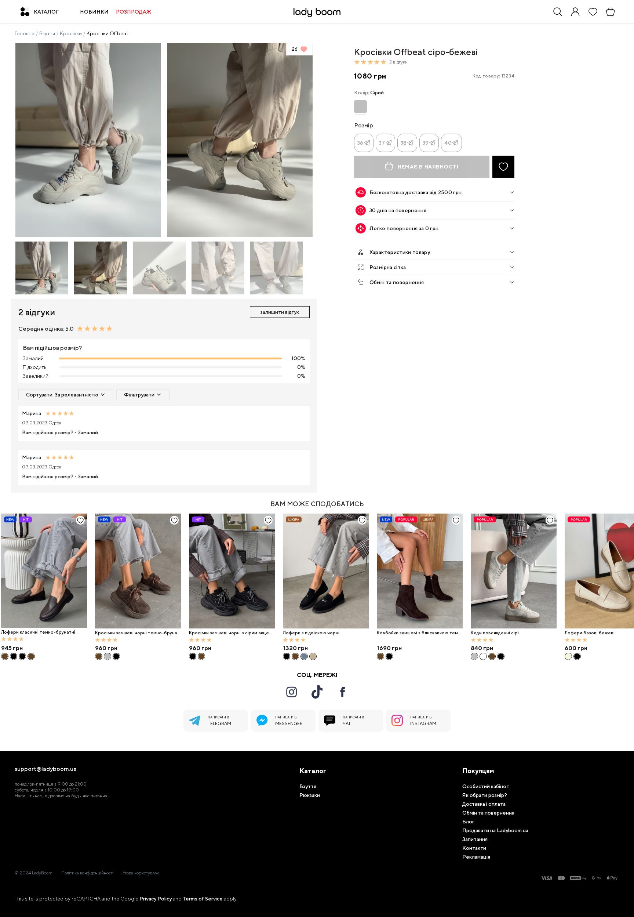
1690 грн (389, 648)
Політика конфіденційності (87, 873)
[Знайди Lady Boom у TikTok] (317, 691)
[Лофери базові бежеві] (568, 656)
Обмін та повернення (396, 282)
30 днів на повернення (397, 210)
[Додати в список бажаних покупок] (503, 167)
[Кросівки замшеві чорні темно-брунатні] (138, 571)
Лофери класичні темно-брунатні (38, 632)
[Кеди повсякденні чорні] (501, 656)
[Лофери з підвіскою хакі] (313, 656)
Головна (24, 33)
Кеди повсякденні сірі (495, 632)
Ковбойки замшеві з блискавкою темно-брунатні (418, 633)
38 (404, 143)
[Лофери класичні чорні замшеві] (22, 656)
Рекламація (476, 857)
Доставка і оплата (484, 804)
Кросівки (71, 33)
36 (360, 143)
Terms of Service (203, 899)
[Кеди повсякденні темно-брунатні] (492, 656)
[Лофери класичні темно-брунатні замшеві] (31, 656)
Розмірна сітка (387, 267)
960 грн (106, 648)
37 (382, 143)
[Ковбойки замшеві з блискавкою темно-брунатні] (420, 571)
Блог (468, 821)
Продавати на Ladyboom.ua (495, 830)
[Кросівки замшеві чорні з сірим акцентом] (232, 571)
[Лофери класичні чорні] (14, 656)
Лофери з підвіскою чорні (311, 632)
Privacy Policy (155, 899)
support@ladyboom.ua (46, 769)
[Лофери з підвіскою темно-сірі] (304, 656)
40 (448, 143)
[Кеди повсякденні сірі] (514, 571)
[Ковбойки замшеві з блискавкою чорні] (389, 656)
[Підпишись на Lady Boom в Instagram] (291, 692)
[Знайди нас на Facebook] (343, 692)
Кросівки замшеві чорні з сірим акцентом (231, 633)
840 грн (482, 648)
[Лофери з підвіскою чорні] (326, 571)
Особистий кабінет (485, 786)
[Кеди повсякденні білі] (483, 656)
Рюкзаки (309, 795)
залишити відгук (279, 312)
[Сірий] (360, 106)
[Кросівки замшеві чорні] (116, 656)
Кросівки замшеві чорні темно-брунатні (137, 633)
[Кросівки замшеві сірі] (107, 656)
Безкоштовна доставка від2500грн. (416, 192)
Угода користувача (141, 873)
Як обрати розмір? (484, 795)
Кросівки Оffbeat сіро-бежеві (110, 33)
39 (426, 143)
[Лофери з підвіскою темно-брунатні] (295, 656)
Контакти (474, 848)
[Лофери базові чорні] (577, 656)
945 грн (12, 648)
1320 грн (295, 648)
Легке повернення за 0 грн (404, 228)
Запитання (475, 839)
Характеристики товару (399, 252)
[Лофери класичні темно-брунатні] (44, 571)
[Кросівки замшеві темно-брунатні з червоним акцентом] (201, 656)
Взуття (47, 33)
